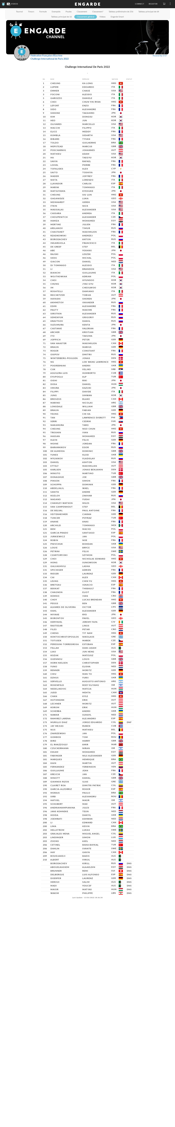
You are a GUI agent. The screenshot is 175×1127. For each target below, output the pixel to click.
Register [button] (153, 4)
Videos (102, 17)
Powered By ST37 (160, 56)
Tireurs (31, 12)
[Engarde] (3, 4)
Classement (82, 12)
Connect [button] (139, 4)
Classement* (98, 12)
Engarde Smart (117, 17)
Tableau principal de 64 (148, 12)
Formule (43, 12)
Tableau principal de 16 (61, 17)
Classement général (85, 17)
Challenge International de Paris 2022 (49, 59)
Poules (69, 12)
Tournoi (19, 12)
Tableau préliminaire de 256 (121, 12)
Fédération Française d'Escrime (46, 56)
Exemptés (56, 12)
